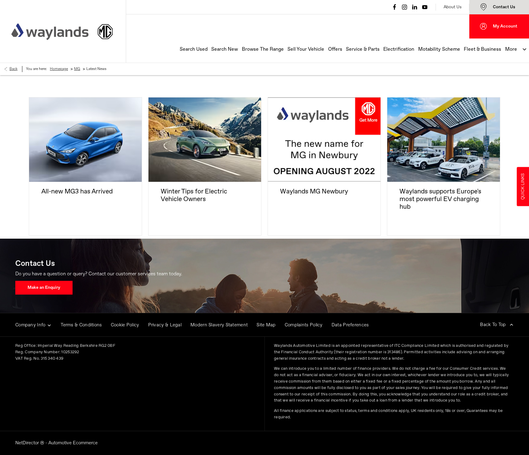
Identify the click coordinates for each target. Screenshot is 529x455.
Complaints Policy (304, 325)
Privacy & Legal (165, 325)
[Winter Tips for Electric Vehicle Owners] (204, 139)
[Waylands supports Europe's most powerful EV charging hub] (443, 139)
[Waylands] (49, 31)
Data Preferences (350, 325)
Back (13, 69)
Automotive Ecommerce (73, 443)
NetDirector (27, 443)
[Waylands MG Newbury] (324, 139)
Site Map (266, 325)
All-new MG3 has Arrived (77, 192)
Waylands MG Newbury (314, 192)
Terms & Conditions (81, 325)
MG (77, 69)
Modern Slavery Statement (219, 325)
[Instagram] (405, 7)
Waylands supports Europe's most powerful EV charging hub (440, 199)
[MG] (105, 31)
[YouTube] (425, 7)
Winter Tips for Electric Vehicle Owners (194, 196)
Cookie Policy (125, 325)
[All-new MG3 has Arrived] (85, 139)
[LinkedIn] (415, 7)
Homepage (59, 69)
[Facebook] (394, 7)
